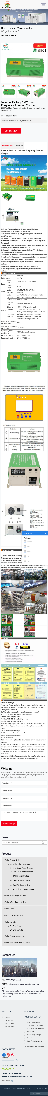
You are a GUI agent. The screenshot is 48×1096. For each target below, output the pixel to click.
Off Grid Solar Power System (21, 871)
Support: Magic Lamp (39, 1089)
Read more (6, 1081)
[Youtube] (8, 1055)
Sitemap (5, 1058)
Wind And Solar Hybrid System (17, 942)
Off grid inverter (9, 31)
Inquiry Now (11, 130)
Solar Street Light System (15, 895)
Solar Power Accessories (15, 936)
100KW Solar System (21, 880)
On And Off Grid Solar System (22, 889)
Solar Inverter (10, 922)
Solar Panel (9, 908)
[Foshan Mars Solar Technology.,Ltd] (7, 4)
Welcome (27, 538)
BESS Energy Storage (13, 915)
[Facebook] (4, 1055)
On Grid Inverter (16, 926)
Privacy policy (9, 1023)
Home (4, 27)
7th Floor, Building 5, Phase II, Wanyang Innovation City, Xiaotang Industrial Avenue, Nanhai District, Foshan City (23, 993)
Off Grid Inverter (16, 930)
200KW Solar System (21, 885)
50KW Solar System (21, 876)
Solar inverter (25, 27)
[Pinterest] (13, 1055)
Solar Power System (13, 860)
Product (13, 27)
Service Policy (9, 1027)
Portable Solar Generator (20, 864)
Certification (9, 1020)
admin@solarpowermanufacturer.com (24, 984)
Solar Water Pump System (15, 902)
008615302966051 (14, 980)
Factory (7, 1017)
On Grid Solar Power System (21, 868)
